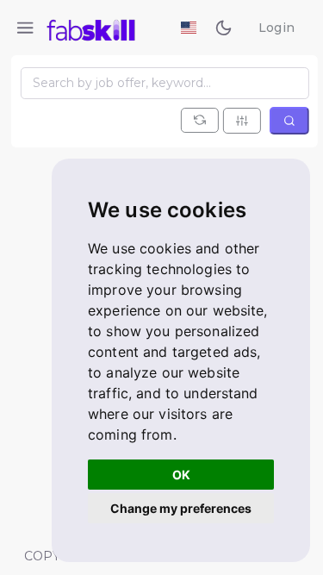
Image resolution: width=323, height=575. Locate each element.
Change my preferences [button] (181, 508)
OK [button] (181, 474)
